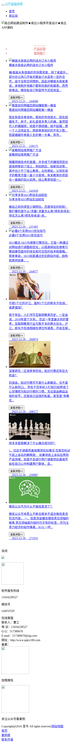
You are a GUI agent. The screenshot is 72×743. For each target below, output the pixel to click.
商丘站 (13, 15)
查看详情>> (16, 97)
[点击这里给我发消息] (2, 557)
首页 (12, 11)
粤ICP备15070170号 (23, 644)
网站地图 (57, 726)
